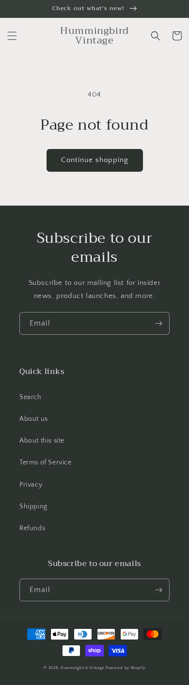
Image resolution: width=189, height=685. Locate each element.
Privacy (30, 485)
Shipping (33, 506)
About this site (41, 441)
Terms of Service (45, 462)
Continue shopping (94, 160)
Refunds (32, 528)
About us (33, 419)
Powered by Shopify (125, 668)
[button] (12, 35)
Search (30, 397)
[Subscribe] (158, 323)
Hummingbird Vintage (82, 668)
